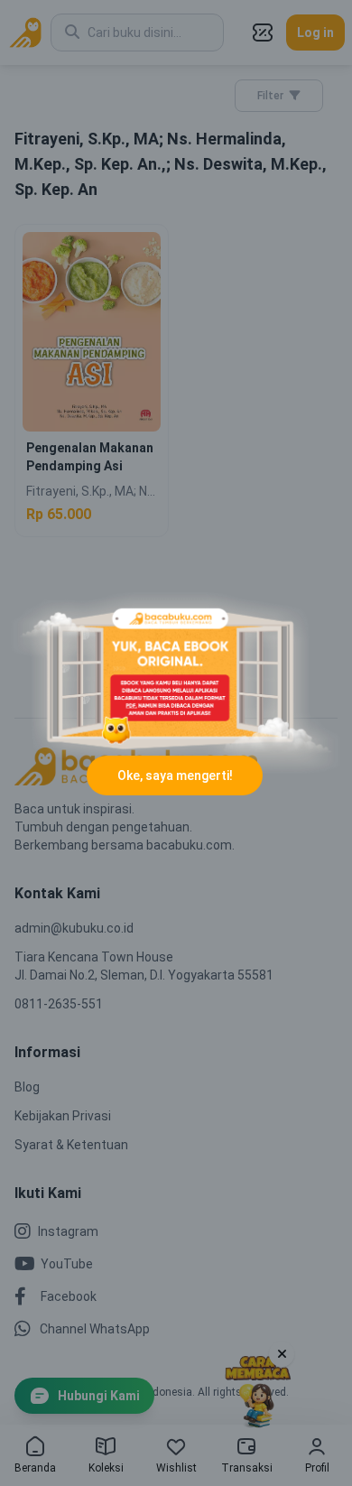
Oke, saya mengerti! (175, 775)
